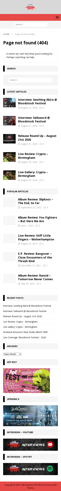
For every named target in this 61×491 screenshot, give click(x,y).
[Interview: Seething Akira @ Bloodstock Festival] (9, 102)
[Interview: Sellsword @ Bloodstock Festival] (9, 120)
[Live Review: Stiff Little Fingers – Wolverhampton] (9, 238)
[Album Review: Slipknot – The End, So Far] (9, 202)
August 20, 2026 (29, 161)
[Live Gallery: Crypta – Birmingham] (9, 175)
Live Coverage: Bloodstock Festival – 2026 (24, 337)
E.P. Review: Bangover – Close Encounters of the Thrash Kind (35, 257)
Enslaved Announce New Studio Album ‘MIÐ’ (25, 332)
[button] (56, 17)
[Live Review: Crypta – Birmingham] (9, 157)
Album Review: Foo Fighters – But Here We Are (37, 219)
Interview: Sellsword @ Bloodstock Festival (34, 119)
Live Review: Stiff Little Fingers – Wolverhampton (36, 237)
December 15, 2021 (31, 265)
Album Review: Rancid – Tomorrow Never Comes (35, 277)
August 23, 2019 (29, 243)
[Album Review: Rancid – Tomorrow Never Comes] (9, 278)
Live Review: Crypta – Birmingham (33, 155)
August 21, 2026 (29, 107)
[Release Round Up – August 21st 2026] (9, 138)
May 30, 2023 (28, 283)
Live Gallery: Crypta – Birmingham (33, 174)
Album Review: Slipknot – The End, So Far (35, 201)
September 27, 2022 (31, 207)
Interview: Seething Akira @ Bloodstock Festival (37, 101)
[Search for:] (30, 24)
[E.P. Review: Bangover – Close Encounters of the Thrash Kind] (9, 256)
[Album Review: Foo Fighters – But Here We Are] (9, 220)
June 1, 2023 (27, 225)
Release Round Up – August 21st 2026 (37, 137)
